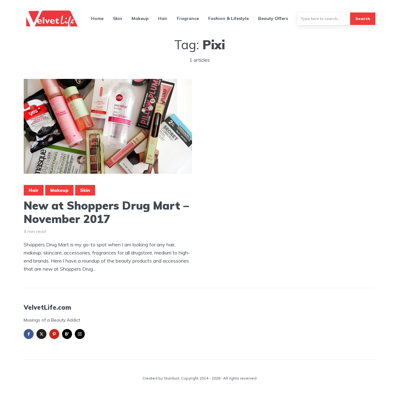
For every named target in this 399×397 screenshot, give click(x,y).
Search (362, 18)
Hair (162, 18)
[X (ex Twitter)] (41, 334)
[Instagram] (80, 334)
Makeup (140, 18)
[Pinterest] (54, 334)
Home (97, 18)
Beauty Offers (273, 18)
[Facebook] (29, 334)
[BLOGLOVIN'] (67, 334)
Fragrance (188, 18)
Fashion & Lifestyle (228, 18)
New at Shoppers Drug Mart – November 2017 (106, 212)
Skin (117, 18)
